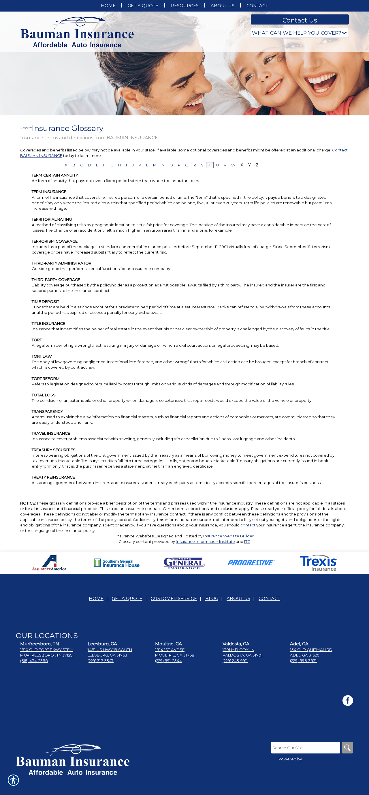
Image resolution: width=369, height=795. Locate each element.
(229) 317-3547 (101, 660)
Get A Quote (127, 598)
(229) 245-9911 (235, 660)
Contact (269, 598)
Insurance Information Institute (205, 541)
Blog (211, 598)
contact (247, 525)
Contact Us (300, 20)
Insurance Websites (135, 536)
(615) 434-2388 (34, 660)
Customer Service (174, 598)
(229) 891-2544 (168, 660)
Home (96, 598)
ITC (247, 541)
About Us (238, 598)
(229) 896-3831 (303, 660)
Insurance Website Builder (228, 536)
